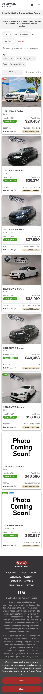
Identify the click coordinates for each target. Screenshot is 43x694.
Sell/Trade (15, 577)
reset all (20, 41)
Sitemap (30, 585)
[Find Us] (32, 5)
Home (34, 573)
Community (16, 581)
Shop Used (23, 573)
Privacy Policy (16, 585)
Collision (28, 577)
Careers (28, 581)
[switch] (39, 5)
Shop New (11, 573)
